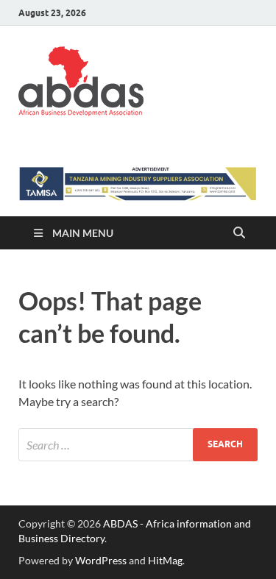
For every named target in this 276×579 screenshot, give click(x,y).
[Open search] (239, 233)
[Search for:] (138, 444)
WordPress (101, 560)
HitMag (165, 560)
